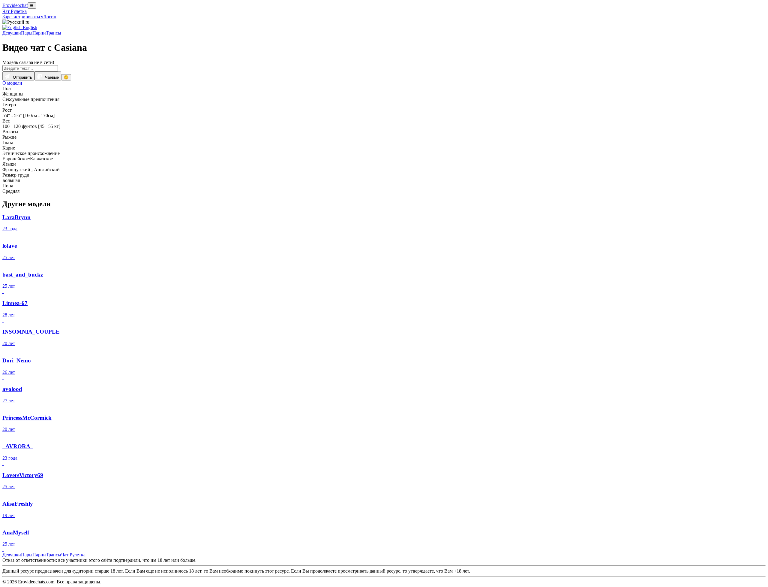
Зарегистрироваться (22, 16)
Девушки (11, 32)
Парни (39, 32)
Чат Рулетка (14, 11)
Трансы (53, 32)
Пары (26, 32)
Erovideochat (15, 5)
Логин (49, 16)
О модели (12, 83)
